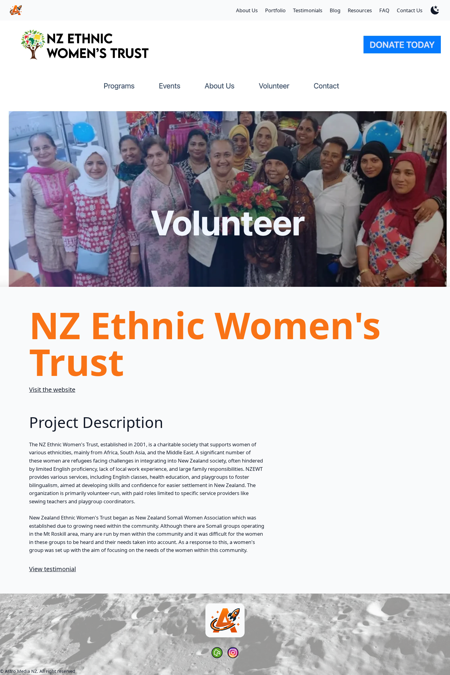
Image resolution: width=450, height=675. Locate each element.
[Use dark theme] (435, 10)
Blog (335, 10)
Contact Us (409, 10)
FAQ (384, 10)
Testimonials (307, 10)
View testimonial (52, 569)
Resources (360, 10)
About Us (247, 10)
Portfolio (275, 10)
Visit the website (52, 389)
